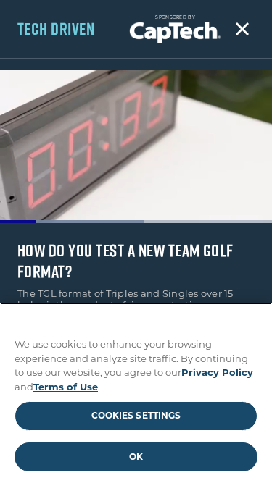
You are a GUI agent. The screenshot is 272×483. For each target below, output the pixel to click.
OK (136, 456)
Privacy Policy (217, 372)
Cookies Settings (136, 415)
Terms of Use (65, 386)
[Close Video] (242, 29)
